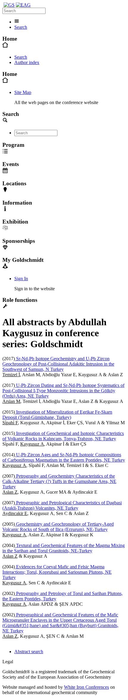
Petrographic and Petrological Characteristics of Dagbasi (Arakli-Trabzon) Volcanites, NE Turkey (62, 505)
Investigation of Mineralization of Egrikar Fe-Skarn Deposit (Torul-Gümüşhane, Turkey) (57, 414)
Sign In (21, 278)
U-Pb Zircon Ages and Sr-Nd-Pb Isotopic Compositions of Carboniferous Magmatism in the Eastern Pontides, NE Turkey (63, 457)
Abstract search (28, 651)
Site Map (22, 92)
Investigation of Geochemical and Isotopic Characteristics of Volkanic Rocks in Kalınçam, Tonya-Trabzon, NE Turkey (63, 436)
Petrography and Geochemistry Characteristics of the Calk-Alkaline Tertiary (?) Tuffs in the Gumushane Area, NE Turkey (59, 481)
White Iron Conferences (86, 687)
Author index (26, 62)
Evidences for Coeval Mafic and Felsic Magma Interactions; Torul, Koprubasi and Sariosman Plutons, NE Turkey (57, 572)
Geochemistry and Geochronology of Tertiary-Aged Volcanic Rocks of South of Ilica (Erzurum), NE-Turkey (58, 527)
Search (20, 27)
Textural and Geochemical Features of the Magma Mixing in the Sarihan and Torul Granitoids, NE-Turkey (63, 548)
